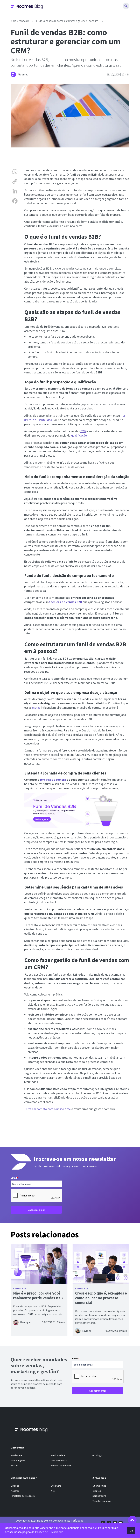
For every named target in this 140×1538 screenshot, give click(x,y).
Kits (53, 1490)
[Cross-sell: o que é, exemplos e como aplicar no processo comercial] (101, 1264)
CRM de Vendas (59, 1460)
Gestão (14, 1465)
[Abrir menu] (115, 6)
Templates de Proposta (23, 1495)
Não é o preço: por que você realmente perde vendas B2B (38, 1295)
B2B (83, 431)
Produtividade (58, 1455)
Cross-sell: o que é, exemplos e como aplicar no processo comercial (101, 1298)
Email (14, 1177)
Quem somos (99, 1485)
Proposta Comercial (61, 1465)
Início (13, 20)
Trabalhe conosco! (102, 1501)
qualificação (79, 435)
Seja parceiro (99, 1495)
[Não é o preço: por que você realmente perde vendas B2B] (39, 1264)
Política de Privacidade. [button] (49, 1532)
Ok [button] (131, 1530)
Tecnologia (96, 1455)
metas (36, 708)
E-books (15, 1485)
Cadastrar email (36, 1209)
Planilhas (15, 1490)
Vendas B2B (25, 20)
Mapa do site (44, 1520)
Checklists (56, 1485)
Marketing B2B (18, 1460)
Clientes (97, 1490)
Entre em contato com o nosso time (47, 1109)
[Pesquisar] (126, 6)
